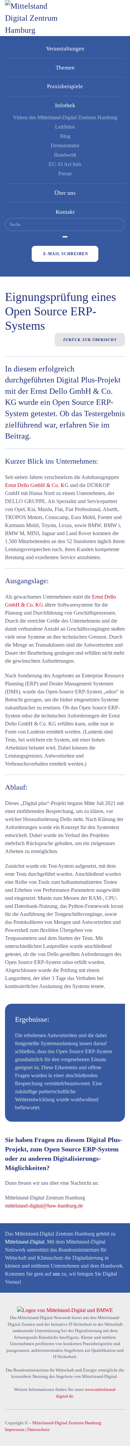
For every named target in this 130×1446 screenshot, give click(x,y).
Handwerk (65, 155)
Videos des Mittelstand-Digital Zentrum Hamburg (65, 117)
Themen (65, 67)
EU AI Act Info (65, 164)
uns (56, 1274)
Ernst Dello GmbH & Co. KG (37, 485)
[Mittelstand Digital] (65, 1310)
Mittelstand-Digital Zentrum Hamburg (66, 1422)
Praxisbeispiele (65, 86)
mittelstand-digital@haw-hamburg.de (44, 1206)
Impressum (14, 1429)
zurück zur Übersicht (90, 340)
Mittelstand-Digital (24, 1242)
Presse (65, 173)
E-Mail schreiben (65, 254)
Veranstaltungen (65, 48)
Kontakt (65, 212)
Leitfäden (65, 127)
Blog (65, 136)
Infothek (65, 105)
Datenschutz (38, 1429)
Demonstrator (65, 145)
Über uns (65, 193)
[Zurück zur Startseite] (38, 18)
